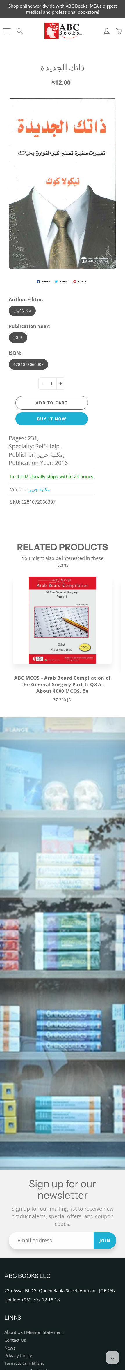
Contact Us (15, 1340)
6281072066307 (28, 364)
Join (104, 1240)
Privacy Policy (18, 1355)
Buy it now (51, 419)
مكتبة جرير (39, 489)
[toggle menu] (7, 31)
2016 (18, 337)
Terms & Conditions (24, 1363)
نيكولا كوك (22, 310)
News (9, 1348)
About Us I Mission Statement (33, 1332)
